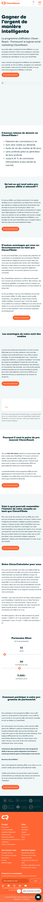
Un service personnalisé (9, 855)
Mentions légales (7, 862)
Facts (23, 839)
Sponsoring (5, 858)
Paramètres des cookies (29, 867)
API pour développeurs (9, 844)
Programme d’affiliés (8, 837)
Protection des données (29, 855)
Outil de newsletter (7, 829)
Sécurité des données (28, 853)
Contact (4, 860)
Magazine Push (6, 834)
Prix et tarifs (5, 827)
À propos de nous (7, 853)
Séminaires (25, 829)
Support (24, 832)
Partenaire (25, 827)
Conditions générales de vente (31, 865)
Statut (23, 837)
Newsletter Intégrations (9, 832)
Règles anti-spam (27, 858)
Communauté (26, 834)
